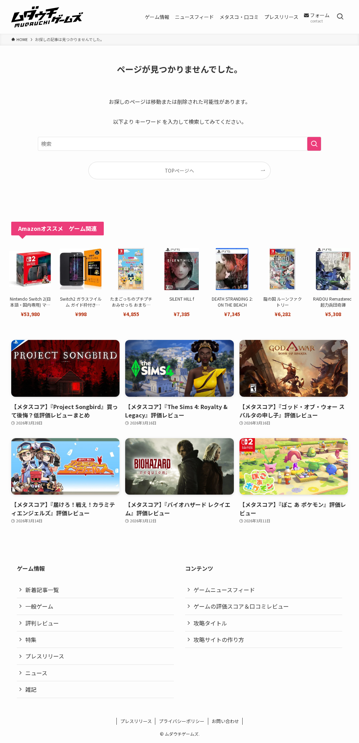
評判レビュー (42, 623)
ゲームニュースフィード (224, 589)
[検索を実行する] (314, 144)
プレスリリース (44, 656)
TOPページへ (179, 170)
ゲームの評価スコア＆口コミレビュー (241, 606)
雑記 (30, 689)
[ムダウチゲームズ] (47, 17)
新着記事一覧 (42, 589)
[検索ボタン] (340, 17)
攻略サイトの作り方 (219, 639)
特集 (30, 639)
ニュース (36, 673)
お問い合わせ (225, 721)
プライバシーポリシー (181, 721)
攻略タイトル (210, 623)
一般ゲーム (39, 606)
